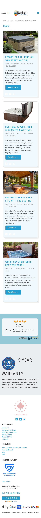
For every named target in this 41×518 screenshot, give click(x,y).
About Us (5, 428)
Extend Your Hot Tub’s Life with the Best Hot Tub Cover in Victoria (19, 200)
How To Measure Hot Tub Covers (14, 448)
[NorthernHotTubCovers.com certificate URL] (29, 338)
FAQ (3, 454)
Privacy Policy (7, 435)
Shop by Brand (7, 450)
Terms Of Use (7, 437)
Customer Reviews (9, 430)
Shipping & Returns (9, 432)
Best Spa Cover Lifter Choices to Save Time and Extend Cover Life (18, 130)
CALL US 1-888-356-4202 (11, 493)
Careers (4, 439)
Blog (3, 452)
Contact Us (6, 482)
